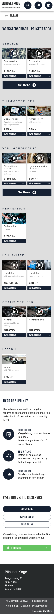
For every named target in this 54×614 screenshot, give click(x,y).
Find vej (9, 585)
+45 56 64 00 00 (13, 589)
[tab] (27, 509)
